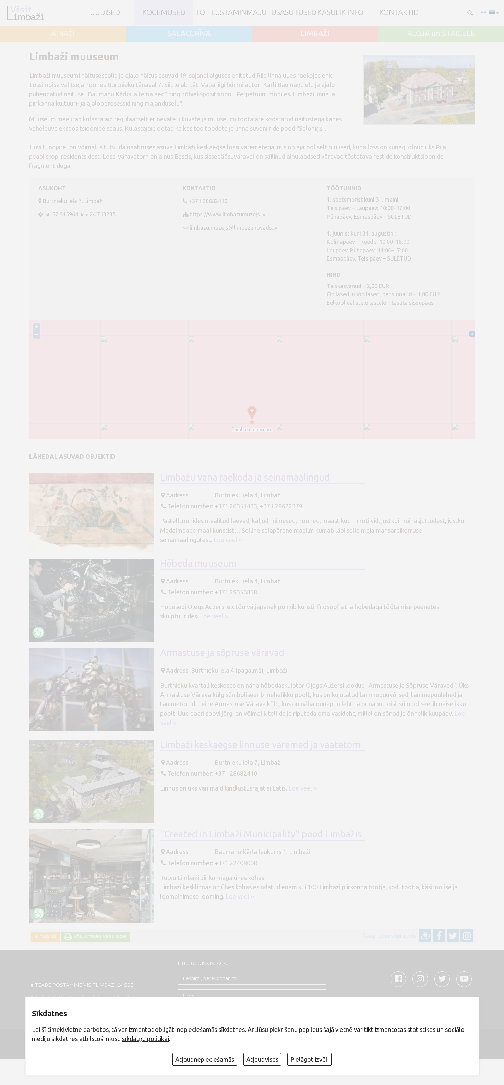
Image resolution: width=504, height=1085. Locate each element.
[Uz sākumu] (25, 13)
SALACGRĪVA (189, 33)
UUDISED (105, 12)
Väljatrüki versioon (99, 936)
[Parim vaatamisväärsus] (38, 632)
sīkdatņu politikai (145, 1038)
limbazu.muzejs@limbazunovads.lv (233, 228)
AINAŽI (63, 33)
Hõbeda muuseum (198, 563)
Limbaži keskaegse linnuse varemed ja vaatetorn (260, 744)
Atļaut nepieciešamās (204, 1059)
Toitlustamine (222, 12)
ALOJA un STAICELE (441, 33)
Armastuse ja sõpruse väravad (222, 653)
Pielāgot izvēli (309, 1059)
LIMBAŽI (314, 33)
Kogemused (163, 12)
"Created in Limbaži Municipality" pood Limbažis (260, 834)
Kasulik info (340, 12)
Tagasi (46, 936)
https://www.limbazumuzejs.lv (227, 214)
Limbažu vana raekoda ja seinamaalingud (245, 477)
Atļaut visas (262, 1059)
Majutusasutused (281, 12)
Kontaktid (399, 12)
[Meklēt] (470, 12)
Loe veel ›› (228, 539)
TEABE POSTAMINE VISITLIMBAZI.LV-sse (84, 985)
